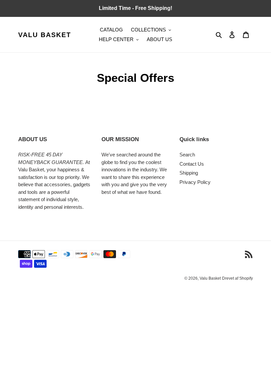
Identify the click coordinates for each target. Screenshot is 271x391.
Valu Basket (44, 34)
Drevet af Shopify (237, 278)
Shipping (188, 173)
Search (187, 154)
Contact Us (191, 164)
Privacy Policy (195, 182)
